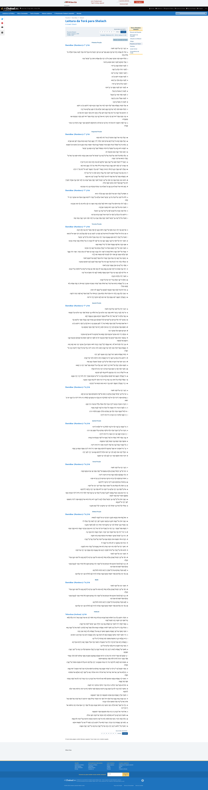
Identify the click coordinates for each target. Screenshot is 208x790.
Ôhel (120, 767)
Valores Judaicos (47, 13)
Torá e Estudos (34, 13)
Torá (107, 781)
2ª (102, 31)
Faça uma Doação (191, 8)
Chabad (90, 779)
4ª (107, 31)
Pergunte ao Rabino (169, 8)
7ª (115, 733)
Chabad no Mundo (123, 769)
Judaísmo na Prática (8, 13)
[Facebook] (142, 780)
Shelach (82, 18)
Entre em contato (139, 785)
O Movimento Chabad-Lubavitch (64, 13)
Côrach (74, 24)
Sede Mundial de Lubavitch (115, 779)
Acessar (152, 8)
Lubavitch (94, 779)
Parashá (67, 18)
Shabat (108, 766)
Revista (79, 13)
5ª (109, 31)
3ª (104, 31)
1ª (100, 31)
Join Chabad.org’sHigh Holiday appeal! (97, 2)
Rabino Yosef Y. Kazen (97, 781)
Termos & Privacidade (129, 785)
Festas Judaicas (110, 764)
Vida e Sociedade (22, 13)
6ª (111, 31)
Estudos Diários (91, 767)
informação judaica (117, 781)
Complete (123, 31)
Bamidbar (75, 18)
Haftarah (118, 31)
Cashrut (108, 767)
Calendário (90, 766)
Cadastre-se (91, 769)
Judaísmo (111, 781)
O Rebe (120, 766)
